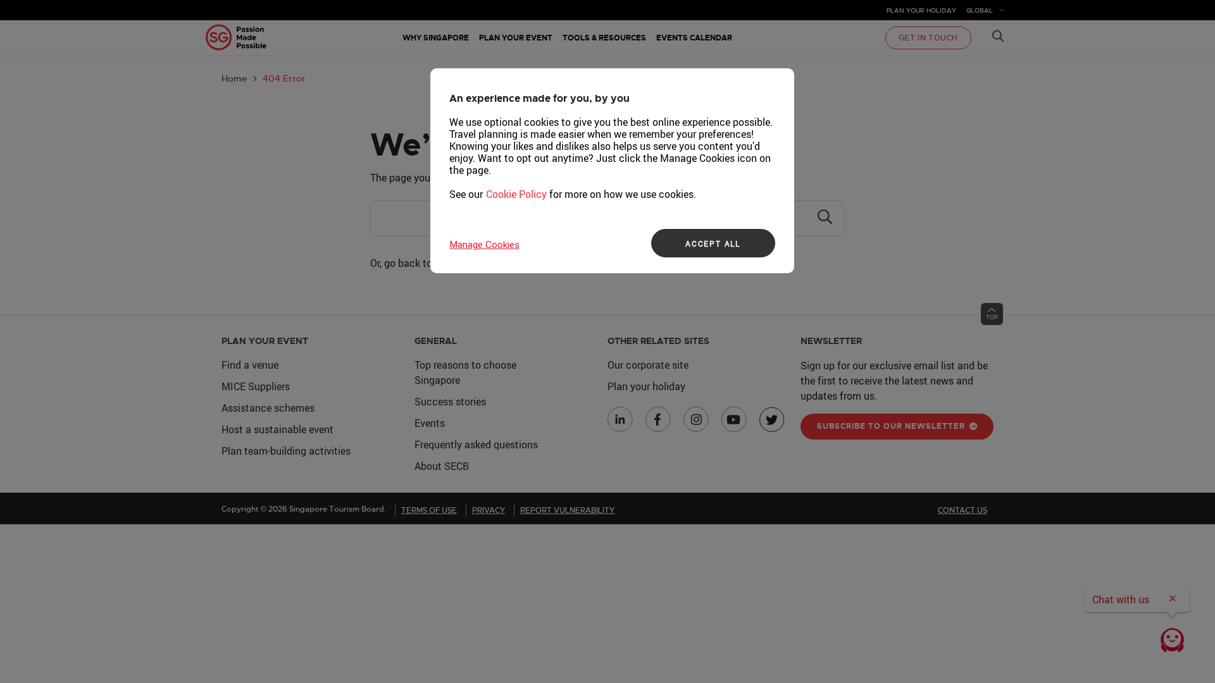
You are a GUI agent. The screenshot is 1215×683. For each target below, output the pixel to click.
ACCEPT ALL (712, 243)
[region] (612, 170)
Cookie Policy (516, 194)
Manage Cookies (485, 244)
